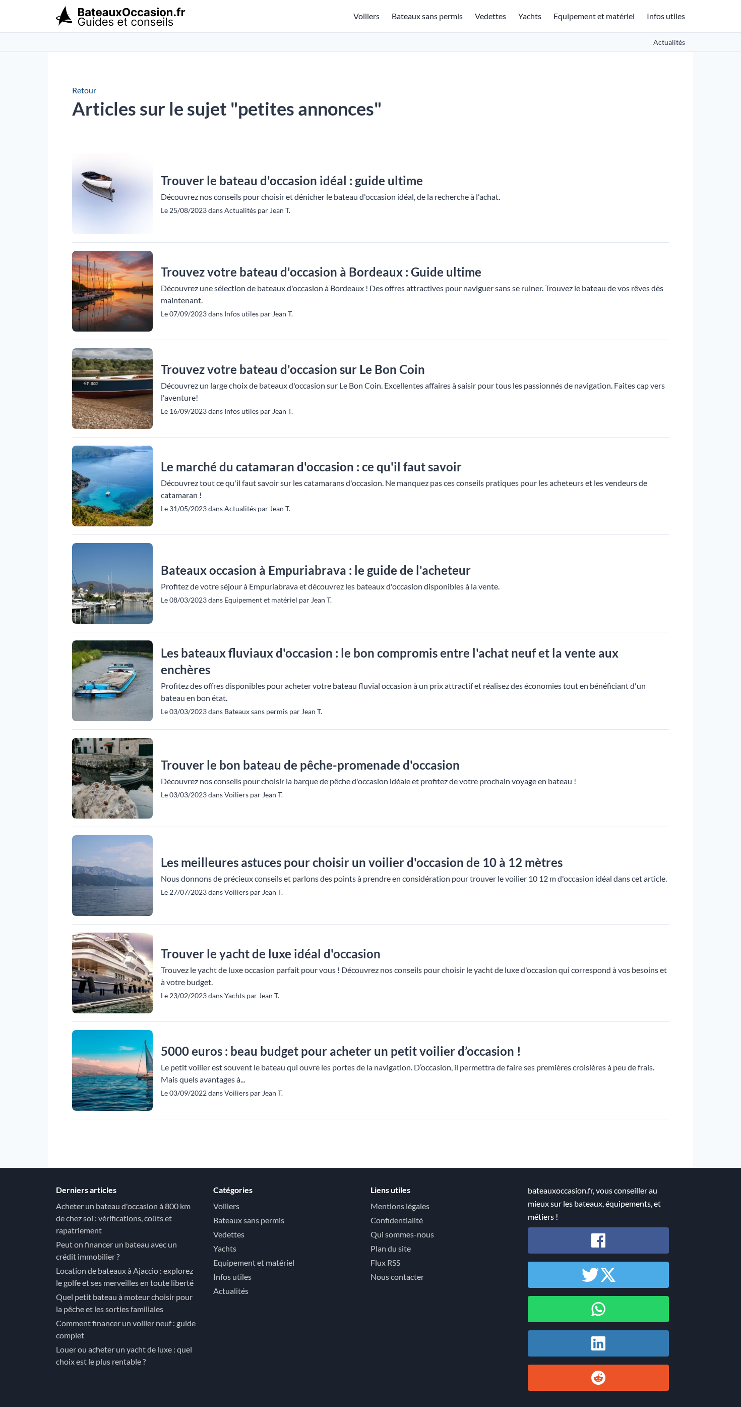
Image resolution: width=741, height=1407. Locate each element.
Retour (84, 90)
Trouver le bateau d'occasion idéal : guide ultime (292, 180)
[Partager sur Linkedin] (598, 1343)
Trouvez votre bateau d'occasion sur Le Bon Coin (293, 369)
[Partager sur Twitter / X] (598, 1275)
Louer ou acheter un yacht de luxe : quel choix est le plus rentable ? (124, 1355)
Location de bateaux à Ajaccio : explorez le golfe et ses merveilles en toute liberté (125, 1276)
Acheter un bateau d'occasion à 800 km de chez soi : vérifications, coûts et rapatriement (123, 1218)
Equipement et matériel (594, 16)
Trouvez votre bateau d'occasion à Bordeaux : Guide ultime (321, 271)
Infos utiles (666, 16)
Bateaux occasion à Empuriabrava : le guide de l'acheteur (316, 570)
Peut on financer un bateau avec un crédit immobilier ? (116, 1250)
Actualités (669, 42)
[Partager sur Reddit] (598, 1378)
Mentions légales (400, 1206)
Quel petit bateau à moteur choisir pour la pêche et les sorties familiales (124, 1303)
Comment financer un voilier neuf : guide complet (126, 1329)
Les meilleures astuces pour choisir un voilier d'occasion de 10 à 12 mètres (362, 862)
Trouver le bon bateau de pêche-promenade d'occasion (310, 764)
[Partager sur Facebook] (598, 1240)
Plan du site (391, 1248)
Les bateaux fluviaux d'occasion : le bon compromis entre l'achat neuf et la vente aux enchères (390, 661)
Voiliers (366, 16)
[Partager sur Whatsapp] (598, 1309)
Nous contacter (397, 1276)
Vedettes (490, 16)
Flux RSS (385, 1262)
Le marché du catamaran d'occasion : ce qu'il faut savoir (311, 466)
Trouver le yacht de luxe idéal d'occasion (271, 953)
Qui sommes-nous (402, 1234)
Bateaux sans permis (427, 16)
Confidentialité (397, 1220)
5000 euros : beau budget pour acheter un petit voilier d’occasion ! (341, 1051)
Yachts (529, 16)
